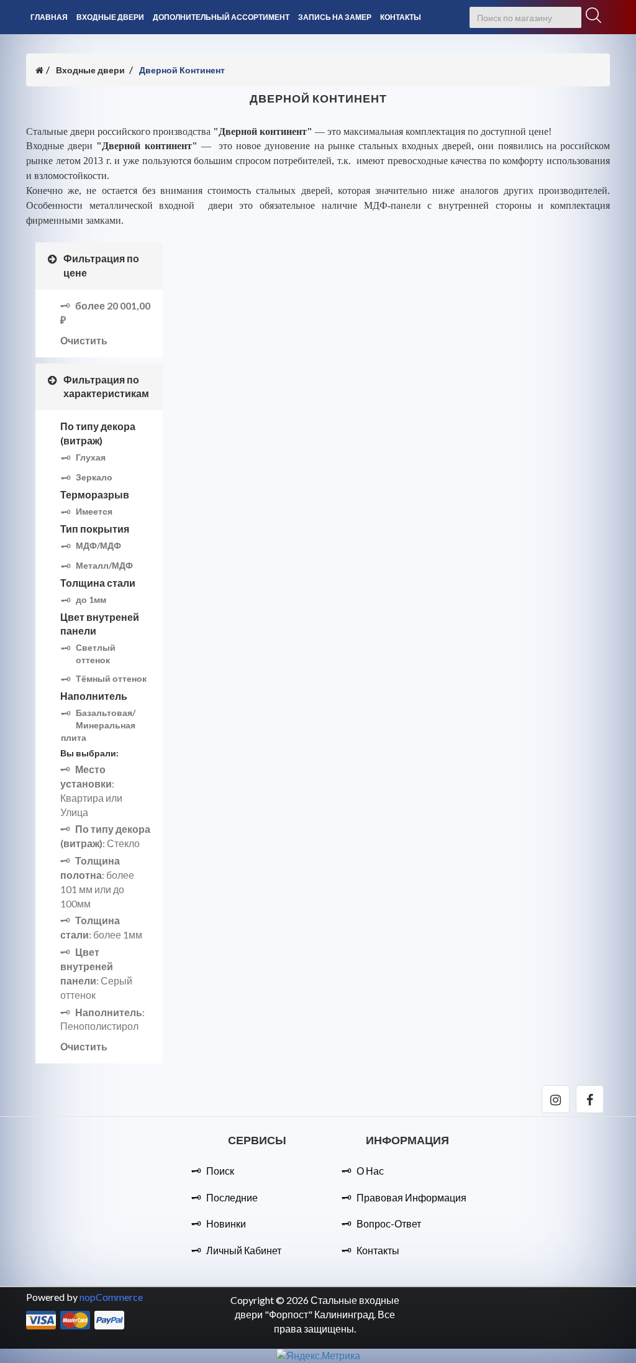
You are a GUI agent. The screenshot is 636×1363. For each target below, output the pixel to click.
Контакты (400, 17)
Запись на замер (334, 17)
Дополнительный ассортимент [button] (221, 17)
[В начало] (39, 70)
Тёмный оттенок (111, 678)
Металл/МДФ (104, 565)
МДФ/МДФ (98, 545)
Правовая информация (411, 1197)
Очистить (83, 340)
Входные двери (90, 70)
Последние (232, 1197)
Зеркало (94, 477)
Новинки (226, 1223)
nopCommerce (111, 1297)
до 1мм (91, 599)
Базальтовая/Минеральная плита (98, 725)
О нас (370, 1171)
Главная (49, 17)
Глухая (91, 457)
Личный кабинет (243, 1250)
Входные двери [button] (110, 17)
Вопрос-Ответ (389, 1223)
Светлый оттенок (96, 653)
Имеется (94, 511)
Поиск (220, 1171)
